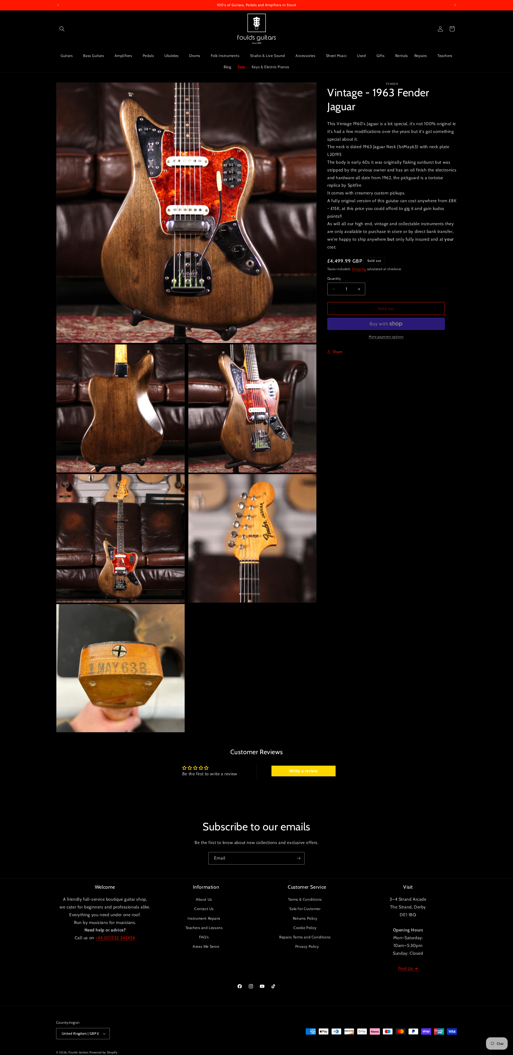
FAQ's (204, 937)
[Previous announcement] (58, 5)
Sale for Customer (304, 908)
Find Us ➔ (408, 968)
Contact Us (204, 908)
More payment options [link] (386, 337)
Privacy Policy (307, 946)
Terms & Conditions (305, 899)
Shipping (359, 269)
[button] (62, 29)
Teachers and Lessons (204, 927)
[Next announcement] (455, 5)
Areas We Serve (206, 946)
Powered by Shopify (104, 1052)
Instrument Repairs (204, 918)
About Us (204, 899)
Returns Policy (305, 918)
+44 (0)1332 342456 (115, 937)
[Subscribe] (298, 858)
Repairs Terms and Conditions (305, 937)
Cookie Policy (305, 927)
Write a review (303, 770)
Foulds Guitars (78, 1052)
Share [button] (338, 351)
